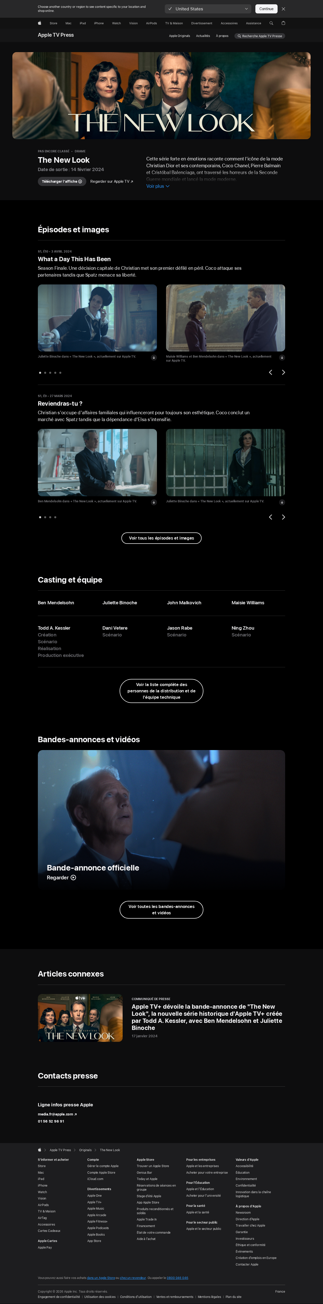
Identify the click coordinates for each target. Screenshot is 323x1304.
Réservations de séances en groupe (156, 1187)
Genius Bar (144, 1172)
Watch (42, 1192)
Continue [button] (266, 9)
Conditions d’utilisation (136, 1297)
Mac (41, 1172)
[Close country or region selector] (283, 9)
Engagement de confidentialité (59, 1297)
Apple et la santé (197, 1212)
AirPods (43, 1205)
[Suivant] (283, 372)
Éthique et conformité (250, 1245)
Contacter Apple (247, 1264)
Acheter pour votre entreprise (207, 1172)
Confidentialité (246, 1185)
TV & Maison (47, 1211)
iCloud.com (95, 1179)
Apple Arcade (96, 1215)
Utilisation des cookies (99, 1297)
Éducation (243, 1172)
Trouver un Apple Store (153, 1166)
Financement (146, 1226)
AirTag (42, 1218)
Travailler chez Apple (250, 1225)
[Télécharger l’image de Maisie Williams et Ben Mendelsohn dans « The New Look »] (282, 358)
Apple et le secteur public (203, 1229)
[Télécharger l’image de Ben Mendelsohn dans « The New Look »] (154, 502)
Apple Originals (179, 36)
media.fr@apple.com (55, 1114)
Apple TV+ (94, 1202)
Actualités (203, 36)
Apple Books (96, 1234)
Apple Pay (45, 1247)
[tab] (40, 373)
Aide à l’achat (146, 1239)
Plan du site (234, 1297)
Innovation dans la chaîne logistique (253, 1194)
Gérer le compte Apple (102, 1166)
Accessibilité (244, 1166)
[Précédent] (271, 372)
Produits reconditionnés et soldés (155, 1211)
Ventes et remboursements (174, 1297)
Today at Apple (147, 1179)
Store (41, 1166)
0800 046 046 (177, 1278)
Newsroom (243, 1212)
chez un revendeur (133, 1278)
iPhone (42, 1185)
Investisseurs (245, 1238)
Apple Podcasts (98, 1228)
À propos (222, 36)
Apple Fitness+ (97, 1221)
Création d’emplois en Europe (256, 1258)
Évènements (244, 1251)
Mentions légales (209, 1297)
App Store (94, 1241)
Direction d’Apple (247, 1219)
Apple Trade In (147, 1219)
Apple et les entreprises (202, 1166)
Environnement (246, 1179)
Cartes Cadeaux (49, 1231)
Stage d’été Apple (149, 1196)
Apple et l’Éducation (200, 1189)
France (280, 1291)
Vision (42, 1198)
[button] (208, 9)
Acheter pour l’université (203, 1195)
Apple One (94, 1195)
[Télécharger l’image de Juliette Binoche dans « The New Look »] (154, 358)
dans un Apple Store (101, 1278)
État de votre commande (154, 1232)
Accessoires (46, 1224)
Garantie (242, 1232)
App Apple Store (148, 1202)
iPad (41, 1179)
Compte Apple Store (101, 1172)
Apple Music (95, 1208)
